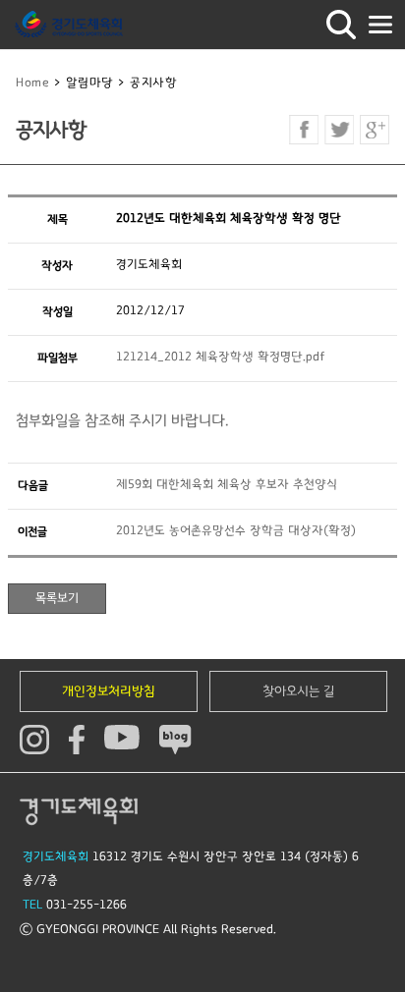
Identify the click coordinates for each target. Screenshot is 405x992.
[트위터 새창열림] (339, 129)
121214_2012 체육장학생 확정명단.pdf (220, 357)
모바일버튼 (380, 24)
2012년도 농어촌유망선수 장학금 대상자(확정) (236, 530)
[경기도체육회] (69, 24)
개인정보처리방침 (108, 691)
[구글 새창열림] (374, 129)
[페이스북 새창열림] (303, 129)
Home (32, 83)
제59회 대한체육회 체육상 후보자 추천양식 (226, 484)
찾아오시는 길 (298, 691)
